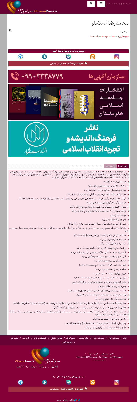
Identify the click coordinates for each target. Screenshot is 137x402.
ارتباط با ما (30, 367)
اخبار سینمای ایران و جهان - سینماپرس (40, 7)
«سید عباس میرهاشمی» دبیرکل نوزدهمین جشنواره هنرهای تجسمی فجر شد (96, 291)
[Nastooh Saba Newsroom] (77, 400)
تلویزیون (25, 338)
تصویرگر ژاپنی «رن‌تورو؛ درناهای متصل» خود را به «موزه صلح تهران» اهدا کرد (96, 224)
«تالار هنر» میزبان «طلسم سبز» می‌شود (111, 269)
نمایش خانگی (56, 338)
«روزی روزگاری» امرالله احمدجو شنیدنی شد (109, 274)
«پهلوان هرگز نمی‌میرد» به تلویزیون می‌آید (110, 261)
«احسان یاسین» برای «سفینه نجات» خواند (109, 319)
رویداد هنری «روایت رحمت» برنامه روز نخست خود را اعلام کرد (101, 295)
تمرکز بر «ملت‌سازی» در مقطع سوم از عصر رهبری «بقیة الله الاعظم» (100, 278)
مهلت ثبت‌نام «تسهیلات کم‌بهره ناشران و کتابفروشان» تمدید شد (101, 248)
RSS (56, 367)
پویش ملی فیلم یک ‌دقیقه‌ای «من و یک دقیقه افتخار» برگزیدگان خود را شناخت (95, 323)
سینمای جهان (98, 338)
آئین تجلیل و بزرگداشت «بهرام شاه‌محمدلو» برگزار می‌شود (104, 257)
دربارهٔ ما (43, 367)
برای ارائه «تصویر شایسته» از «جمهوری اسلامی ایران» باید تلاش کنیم (99, 282)
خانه (125, 338)
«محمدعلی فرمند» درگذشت (115, 182)
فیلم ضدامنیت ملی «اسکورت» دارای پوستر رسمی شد (105, 190)
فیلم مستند (83, 338)
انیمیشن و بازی (40, 338)
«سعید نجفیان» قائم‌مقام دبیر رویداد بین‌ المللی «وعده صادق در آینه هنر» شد (96, 194)
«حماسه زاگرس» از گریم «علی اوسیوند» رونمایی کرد (106, 203)
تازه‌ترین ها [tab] (122, 166)
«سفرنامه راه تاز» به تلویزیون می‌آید (112, 240)
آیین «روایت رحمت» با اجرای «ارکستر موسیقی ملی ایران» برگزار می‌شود (98, 252)
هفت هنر (14, 338)
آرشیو (19, 367)
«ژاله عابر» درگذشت (118, 215)
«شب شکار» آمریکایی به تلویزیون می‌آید (110, 299)
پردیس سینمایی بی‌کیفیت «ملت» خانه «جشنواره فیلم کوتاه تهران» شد (99, 211)
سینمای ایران (113, 338)
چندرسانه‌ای (67, 342)
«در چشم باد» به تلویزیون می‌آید (113, 220)
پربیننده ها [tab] (110, 166)
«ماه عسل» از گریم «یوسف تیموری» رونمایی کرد (107, 186)
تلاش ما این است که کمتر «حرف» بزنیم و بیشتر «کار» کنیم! (102, 265)
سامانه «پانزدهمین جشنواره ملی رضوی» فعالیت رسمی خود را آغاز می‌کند (98, 207)
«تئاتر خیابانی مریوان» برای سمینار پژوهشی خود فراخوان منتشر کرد (100, 235)
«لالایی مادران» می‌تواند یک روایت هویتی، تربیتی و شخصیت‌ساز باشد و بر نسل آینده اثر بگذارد (89, 308)
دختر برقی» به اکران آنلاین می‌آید (113, 244)
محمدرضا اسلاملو (110, 23)
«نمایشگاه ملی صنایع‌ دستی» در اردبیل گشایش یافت (105, 327)
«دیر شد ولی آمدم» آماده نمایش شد (112, 286)
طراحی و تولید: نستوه (65, 400)
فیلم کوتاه (70, 338)
